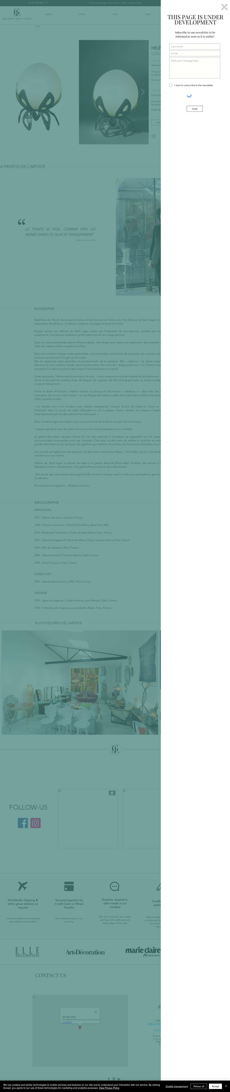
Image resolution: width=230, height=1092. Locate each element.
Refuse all (198, 1086)
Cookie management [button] (177, 1086)
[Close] (226, 1086)
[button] (224, 7)
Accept (215, 1086)
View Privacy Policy (109, 1087)
